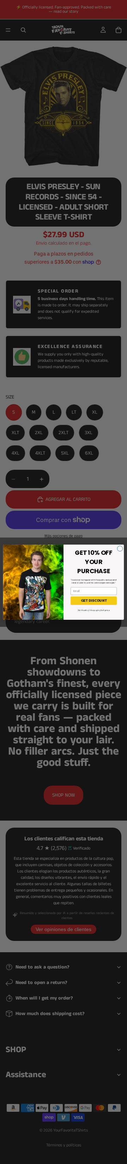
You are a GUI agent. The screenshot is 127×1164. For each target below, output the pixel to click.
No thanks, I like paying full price (94, 610)
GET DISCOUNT (94, 600)
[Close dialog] (119, 548)
